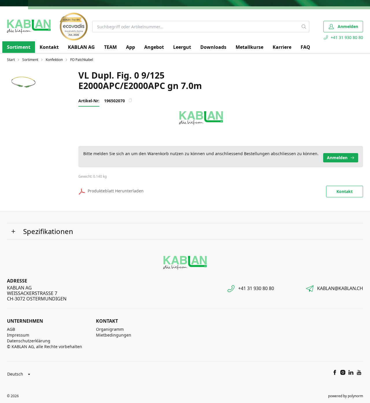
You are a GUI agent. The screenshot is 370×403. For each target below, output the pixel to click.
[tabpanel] (25, 83)
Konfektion (54, 59)
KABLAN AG (81, 47)
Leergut (182, 47)
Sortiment (18, 47)
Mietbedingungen (113, 335)
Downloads (213, 47)
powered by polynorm (345, 395)
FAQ (305, 47)
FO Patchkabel (81, 59)
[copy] (130, 100)
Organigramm (110, 329)
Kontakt (49, 47)
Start (11, 59)
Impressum (18, 335)
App (130, 47)
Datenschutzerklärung (28, 340)
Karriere (282, 47)
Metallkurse (249, 47)
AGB (11, 329)
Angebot (154, 47)
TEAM (110, 47)
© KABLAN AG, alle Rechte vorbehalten (44, 346)
